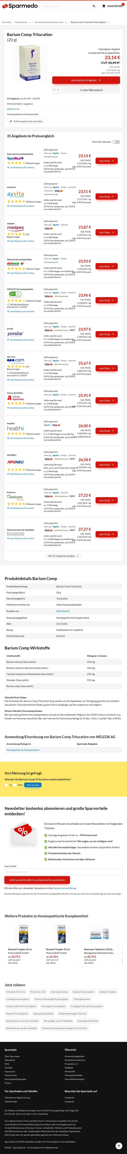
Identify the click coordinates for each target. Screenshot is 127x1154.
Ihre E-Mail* (10, 866)
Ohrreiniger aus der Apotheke (58, 1021)
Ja (10, 784)
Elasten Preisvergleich (83, 991)
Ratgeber (69, 1067)
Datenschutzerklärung (64, 888)
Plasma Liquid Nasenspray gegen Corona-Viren (64, 1028)
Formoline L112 (38, 991)
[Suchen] (93, 6)
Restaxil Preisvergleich (17, 1013)
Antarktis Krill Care (15, 991)
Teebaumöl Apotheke (43, 1013)
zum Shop (104, 160)
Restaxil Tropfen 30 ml (20, 949)
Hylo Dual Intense (59, 991)
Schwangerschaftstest (87, 1021)
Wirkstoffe (70, 1071)
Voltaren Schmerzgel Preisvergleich (51, 999)
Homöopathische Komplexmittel (23, 750)
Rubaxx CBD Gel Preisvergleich (21, 1006)
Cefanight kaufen (82, 999)
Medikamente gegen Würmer (72, 1013)
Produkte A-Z (71, 1064)
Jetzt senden (33, 785)
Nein (20, 784)
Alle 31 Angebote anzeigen (61, 556)
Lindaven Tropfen (107, 991)
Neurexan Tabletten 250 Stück (99, 949)
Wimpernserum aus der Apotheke (22, 1021)
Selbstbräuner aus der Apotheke (21, 1028)
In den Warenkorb (91, 90)
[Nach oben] (119, 1146)
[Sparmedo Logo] (20, 6)
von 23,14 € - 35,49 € (23, 98)
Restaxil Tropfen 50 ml (58, 949)
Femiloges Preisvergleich (54, 1006)
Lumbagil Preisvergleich (17, 999)
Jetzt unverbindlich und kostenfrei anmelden (37, 880)
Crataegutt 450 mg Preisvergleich (87, 1006)
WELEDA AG (13, 109)
